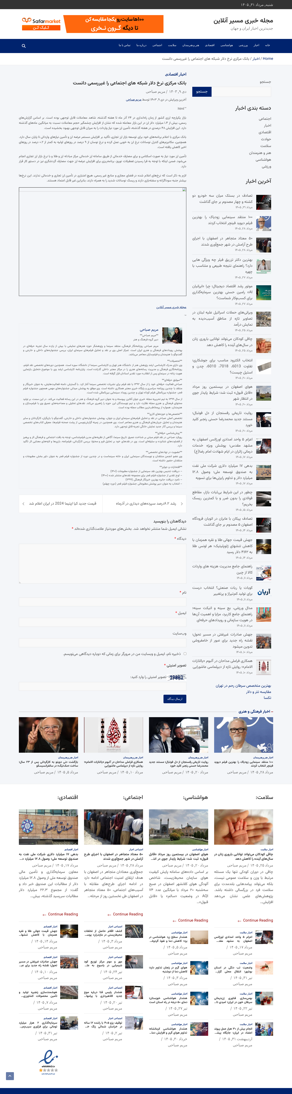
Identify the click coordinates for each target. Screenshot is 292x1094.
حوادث (266, 139)
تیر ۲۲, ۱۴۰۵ (242, 1008)
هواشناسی (226, 45)
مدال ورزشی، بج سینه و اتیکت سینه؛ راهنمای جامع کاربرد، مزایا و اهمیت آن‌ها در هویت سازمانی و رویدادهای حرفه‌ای (222, 614)
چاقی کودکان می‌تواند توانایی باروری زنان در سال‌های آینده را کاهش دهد (222, 342)
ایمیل (180, 613)
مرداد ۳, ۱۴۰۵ (176, 977)
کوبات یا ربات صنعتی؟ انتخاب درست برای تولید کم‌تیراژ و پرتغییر (222, 591)
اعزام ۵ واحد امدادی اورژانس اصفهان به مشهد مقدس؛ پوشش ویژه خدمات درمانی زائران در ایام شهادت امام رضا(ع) (222, 446)
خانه (267, 45)
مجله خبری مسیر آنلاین (243, 21)
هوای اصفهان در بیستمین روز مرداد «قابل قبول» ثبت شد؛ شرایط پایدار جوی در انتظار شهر (222, 393)
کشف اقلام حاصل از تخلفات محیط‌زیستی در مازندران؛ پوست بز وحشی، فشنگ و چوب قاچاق (103, 935)
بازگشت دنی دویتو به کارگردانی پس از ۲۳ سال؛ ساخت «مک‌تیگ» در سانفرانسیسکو (48, 764)
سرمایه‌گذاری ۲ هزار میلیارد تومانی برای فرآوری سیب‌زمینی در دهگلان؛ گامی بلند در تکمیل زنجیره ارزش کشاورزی (38, 1029)
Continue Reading (257, 921)
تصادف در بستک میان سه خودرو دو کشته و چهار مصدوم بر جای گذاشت (222, 199)
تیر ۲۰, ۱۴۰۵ (112, 1002)
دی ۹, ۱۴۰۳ (177, 91)
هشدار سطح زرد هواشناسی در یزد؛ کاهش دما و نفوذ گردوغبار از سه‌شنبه (168, 941)
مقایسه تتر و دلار (258, 692)
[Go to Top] (10, 1076)
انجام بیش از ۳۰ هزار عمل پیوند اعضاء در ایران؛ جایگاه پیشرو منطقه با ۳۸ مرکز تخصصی (233, 1033)
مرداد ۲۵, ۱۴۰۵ (261, 865)
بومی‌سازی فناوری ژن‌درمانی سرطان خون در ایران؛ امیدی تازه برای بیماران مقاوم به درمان (233, 1002)
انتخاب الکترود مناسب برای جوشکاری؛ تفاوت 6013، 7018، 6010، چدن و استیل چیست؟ (222, 366)
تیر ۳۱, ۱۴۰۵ (242, 977)
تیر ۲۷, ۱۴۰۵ (177, 1008)
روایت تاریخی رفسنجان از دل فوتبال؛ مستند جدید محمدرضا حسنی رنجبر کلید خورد (222, 419)
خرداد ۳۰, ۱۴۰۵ (175, 1038)
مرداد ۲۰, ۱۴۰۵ (196, 772)
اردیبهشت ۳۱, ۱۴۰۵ (237, 1038)
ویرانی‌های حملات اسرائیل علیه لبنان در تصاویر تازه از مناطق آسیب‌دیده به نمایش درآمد (222, 319)
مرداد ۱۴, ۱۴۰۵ (45, 941)
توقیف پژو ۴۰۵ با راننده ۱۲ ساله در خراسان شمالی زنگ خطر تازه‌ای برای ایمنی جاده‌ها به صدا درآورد (103, 1029)
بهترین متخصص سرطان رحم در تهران (243, 686)
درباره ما (141, 45)
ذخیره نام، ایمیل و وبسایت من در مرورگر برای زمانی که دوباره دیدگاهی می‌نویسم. (122, 654)
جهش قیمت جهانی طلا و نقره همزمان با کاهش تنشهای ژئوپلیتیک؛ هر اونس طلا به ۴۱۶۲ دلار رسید (222, 546)
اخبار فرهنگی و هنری (254, 712)
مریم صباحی (155, 91)
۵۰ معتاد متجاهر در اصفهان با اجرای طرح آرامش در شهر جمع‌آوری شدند (222, 241)
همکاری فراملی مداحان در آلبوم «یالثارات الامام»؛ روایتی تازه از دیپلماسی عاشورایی (222, 664)
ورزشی (243, 45)
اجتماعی (157, 45)
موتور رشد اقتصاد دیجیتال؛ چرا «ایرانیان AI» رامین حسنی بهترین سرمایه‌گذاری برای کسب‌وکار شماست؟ (222, 292)
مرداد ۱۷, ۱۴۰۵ (240, 947)
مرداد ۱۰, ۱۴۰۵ (131, 772)
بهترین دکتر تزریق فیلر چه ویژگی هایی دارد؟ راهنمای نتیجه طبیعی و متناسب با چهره (222, 266)
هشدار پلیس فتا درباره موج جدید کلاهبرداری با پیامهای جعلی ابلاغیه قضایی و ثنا (103, 996)
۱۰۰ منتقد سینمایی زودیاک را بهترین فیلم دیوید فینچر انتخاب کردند (222, 220)
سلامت (172, 45)
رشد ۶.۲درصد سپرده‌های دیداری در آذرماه (146, 504)
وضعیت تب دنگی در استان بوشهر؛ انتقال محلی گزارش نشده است (233, 971)
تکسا (267, 698)
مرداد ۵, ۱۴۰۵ (67, 772)
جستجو (265, 82)
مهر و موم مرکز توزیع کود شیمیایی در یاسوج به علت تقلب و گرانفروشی (103, 966)
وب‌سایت (179, 633)
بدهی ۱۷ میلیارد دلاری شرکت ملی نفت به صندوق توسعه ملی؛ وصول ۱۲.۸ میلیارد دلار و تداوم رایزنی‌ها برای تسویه (222, 472)
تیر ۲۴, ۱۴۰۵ (112, 971)
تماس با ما (125, 45)
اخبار (256, 45)
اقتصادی (210, 45)
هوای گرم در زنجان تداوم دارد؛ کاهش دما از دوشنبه (168, 969)
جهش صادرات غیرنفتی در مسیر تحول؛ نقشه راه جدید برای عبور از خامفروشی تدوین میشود (222, 641)
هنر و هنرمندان (190, 45)
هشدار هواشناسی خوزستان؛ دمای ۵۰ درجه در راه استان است (168, 1000)
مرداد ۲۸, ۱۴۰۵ (261, 772)
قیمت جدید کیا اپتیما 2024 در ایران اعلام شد (62, 504)
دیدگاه (180, 539)
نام (183, 593)
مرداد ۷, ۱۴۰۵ (46, 1002)
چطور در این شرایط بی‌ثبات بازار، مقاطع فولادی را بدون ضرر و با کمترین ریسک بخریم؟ (222, 498)
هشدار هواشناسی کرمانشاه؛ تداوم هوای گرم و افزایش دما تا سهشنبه (168, 1033)
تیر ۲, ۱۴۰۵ (113, 1032)
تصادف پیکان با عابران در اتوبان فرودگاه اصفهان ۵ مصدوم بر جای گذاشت (222, 522)
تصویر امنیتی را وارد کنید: (148, 677)
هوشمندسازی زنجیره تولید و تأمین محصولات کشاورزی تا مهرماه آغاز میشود (38, 996)
